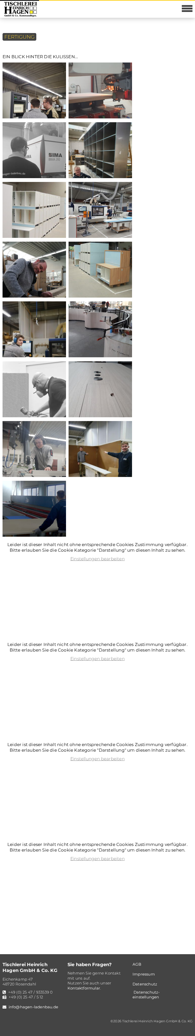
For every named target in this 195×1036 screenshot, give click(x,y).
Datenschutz (145, 984)
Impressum (144, 974)
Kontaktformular (84, 988)
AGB (137, 964)
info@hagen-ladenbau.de (33, 1006)
